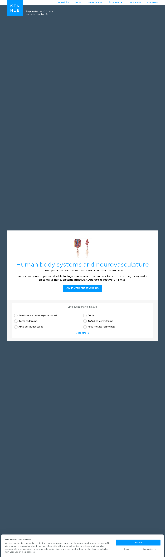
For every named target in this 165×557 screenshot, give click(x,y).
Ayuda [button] (78, 2)
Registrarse (152, 2)
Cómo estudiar (95, 2)
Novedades (63, 2)
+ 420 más (81, 333)
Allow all (138, 542)
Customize (148, 549)
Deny (126, 549)
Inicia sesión (135, 2)
